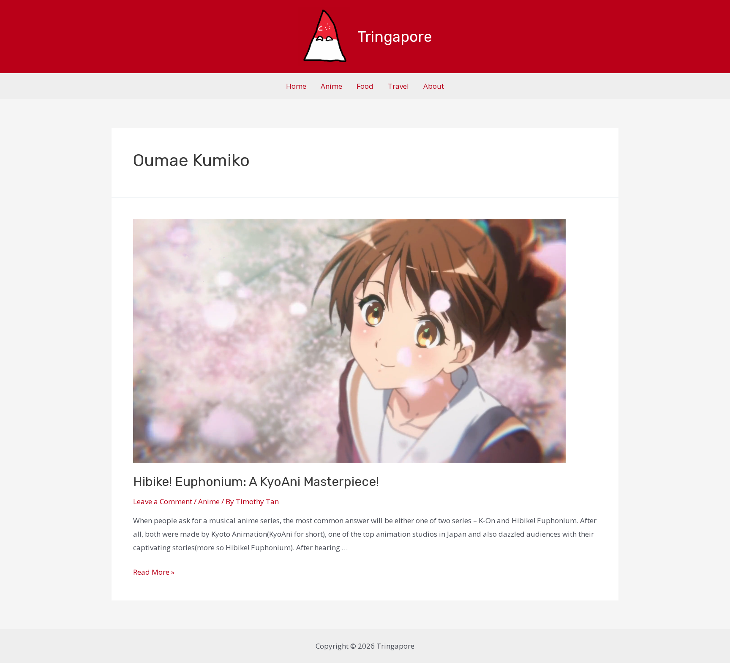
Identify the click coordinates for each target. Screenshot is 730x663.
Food (365, 86)
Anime (331, 86)
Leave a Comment (162, 501)
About (433, 86)
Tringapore (394, 37)
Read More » (153, 572)
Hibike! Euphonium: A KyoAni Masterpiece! (256, 481)
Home (296, 86)
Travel (398, 86)
